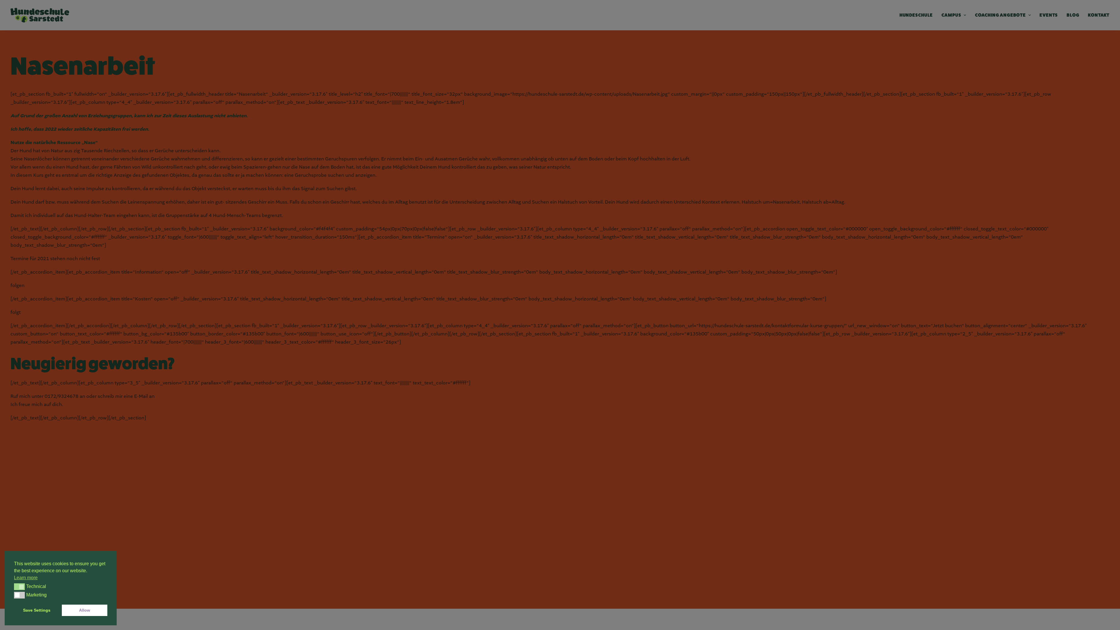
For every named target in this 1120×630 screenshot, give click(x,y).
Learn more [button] (26, 577)
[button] (19, 586)
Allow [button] (84, 610)
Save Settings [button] (36, 610)
